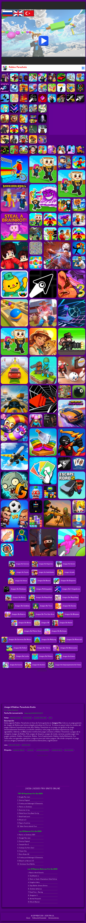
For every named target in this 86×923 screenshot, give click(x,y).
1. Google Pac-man (24, 797)
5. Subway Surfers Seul (26, 848)
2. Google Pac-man (24, 838)
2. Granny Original (24, 800)
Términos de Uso (53, 918)
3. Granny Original (24, 841)
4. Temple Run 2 (23, 844)
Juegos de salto (57, 750)
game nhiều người (14, 745)
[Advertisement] (67, 120)
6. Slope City (22, 851)
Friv (5, 710)
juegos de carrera (22, 564)
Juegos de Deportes (46, 564)
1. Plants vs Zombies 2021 (26, 835)
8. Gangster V (33, 895)
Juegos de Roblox (18, 750)
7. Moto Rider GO (23, 854)
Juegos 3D (30, 750)
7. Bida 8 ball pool (24, 816)
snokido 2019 (26, 745)
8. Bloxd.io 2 (22, 820)
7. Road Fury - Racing (35, 892)
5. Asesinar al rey (24, 810)
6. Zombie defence (35, 889)
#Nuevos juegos (15, 718)
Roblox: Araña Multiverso (62, 736)
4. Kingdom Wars (34, 882)
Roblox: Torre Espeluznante (42, 736)
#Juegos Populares (40, 718)
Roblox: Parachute (13, 710)
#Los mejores (27, 718)
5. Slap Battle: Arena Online (38, 886)
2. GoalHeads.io (33, 876)
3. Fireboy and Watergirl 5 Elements (30, 803)
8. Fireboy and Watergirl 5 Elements (30, 857)
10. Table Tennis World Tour (27, 826)
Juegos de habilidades (46, 572)
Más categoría (68, 750)
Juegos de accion (69, 564)
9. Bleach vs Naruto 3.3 (26, 861)
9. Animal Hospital (34, 899)
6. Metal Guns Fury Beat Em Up (28, 813)
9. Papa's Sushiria (24, 823)
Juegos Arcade (69, 572)
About (28, 918)
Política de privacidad (39, 918)
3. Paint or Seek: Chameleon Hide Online (42, 879)
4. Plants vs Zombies (25, 807)
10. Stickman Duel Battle (26, 864)
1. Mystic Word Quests (36, 872)
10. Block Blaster (34, 902)
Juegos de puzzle (22, 572)
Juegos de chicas (21, 580)
